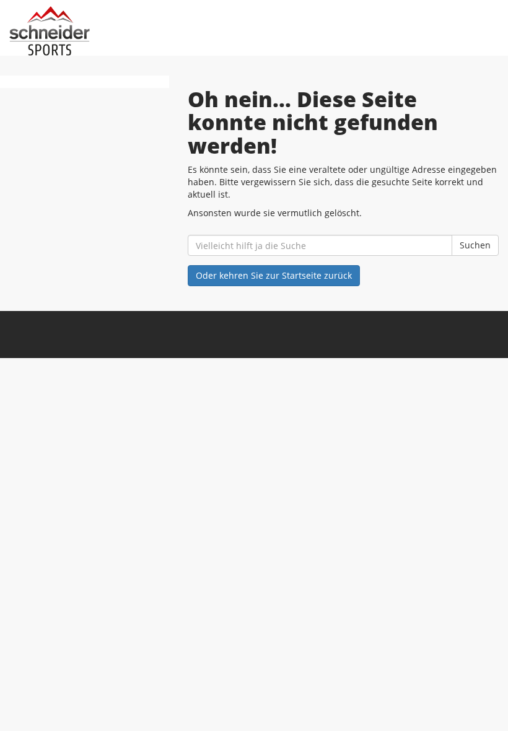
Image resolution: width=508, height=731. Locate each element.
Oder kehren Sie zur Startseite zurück (274, 275)
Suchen (475, 245)
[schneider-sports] (131, 31)
